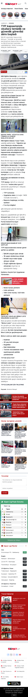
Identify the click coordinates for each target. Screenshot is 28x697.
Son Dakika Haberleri (5, 677)
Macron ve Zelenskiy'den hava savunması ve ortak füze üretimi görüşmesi (20, 451)
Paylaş (4, 71)
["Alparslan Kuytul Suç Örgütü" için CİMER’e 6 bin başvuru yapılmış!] (7, 427)
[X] (11, 654)
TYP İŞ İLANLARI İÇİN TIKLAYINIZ (12, 384)
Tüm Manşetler (20, 671)
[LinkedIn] (17, 654)
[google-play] (14, 683)
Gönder (4, 492)
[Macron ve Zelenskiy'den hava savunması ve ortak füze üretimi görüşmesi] (21, 444)
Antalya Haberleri (7, 8)
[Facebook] (8, 654)
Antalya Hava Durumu (19, 661)
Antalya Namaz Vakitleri (6, 666)
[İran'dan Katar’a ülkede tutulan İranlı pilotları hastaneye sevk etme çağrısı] (7, 444)
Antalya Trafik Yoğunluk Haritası (19, 666)
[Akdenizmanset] (13, 3)
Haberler (4, 23)
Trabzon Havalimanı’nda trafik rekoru (5, 466)
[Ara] (25, 3)
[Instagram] (14, 654)
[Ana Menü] (1, 3)
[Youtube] (20, 654)
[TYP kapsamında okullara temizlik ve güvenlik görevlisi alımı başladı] (14, 62)
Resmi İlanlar (19, 8)
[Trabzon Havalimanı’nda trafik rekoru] (7, 460)
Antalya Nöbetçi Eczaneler (6, 661)
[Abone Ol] (26, 72)
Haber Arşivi (20, 676)
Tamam (14, 695)
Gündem (11, 23)
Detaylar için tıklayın (14, 540)
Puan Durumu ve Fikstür (6, 672)
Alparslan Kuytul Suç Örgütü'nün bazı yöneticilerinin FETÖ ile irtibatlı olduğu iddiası (20, 467)
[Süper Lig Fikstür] (26, 546)
